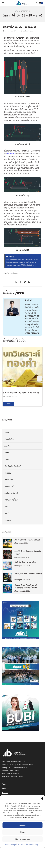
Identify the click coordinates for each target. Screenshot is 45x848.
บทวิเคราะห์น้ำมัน (10, 500)
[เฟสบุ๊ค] (20, 282)
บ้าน (16, 11)
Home (4, 784)
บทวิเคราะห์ (25, 11)
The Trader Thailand (12, 466)
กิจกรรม (7, 473)
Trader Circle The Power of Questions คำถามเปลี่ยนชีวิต (25, 586)
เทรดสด (7, 520)
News (6, 452)
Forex (6, 432)
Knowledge (9, 439)
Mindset (7, 446)
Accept (23, 825)
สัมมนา (7, 506)
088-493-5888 (12, 773)
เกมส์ (6, 513)
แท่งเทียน (10, 154)
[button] (41, 798)
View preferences (22, 839)
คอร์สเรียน (8, 479)
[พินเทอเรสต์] (25, 282)
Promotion (8, 459)
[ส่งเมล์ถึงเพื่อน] (28, 282)
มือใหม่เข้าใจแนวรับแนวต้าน (25, 562)
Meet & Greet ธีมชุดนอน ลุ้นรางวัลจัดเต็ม (27, 553)
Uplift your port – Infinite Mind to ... (28, 575)
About (4, 788)
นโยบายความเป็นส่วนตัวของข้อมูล (28, 844)
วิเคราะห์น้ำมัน (12, 273)
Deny (22, 832)
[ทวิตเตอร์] (16, 282)
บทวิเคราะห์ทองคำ (11, 493)
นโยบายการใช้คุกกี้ (10, 844)
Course (5, 793)
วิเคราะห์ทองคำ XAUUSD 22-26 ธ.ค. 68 (21, 393)
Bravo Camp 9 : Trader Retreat (27, 539)
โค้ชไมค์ (30, 31)
